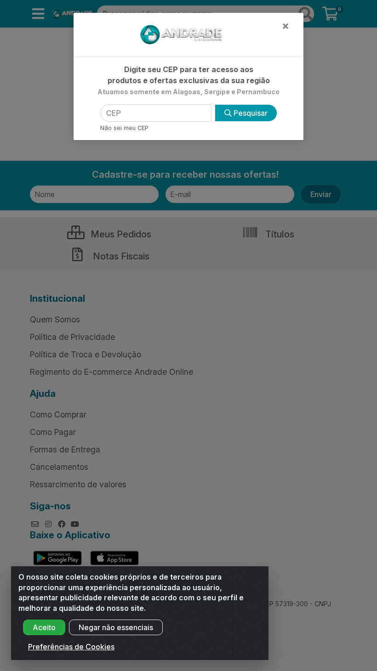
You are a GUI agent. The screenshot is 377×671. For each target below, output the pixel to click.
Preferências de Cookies (71, 646)
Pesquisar (250, 113)
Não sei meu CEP (124, 127)
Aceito (44, 627)
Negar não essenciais (116, 627)
